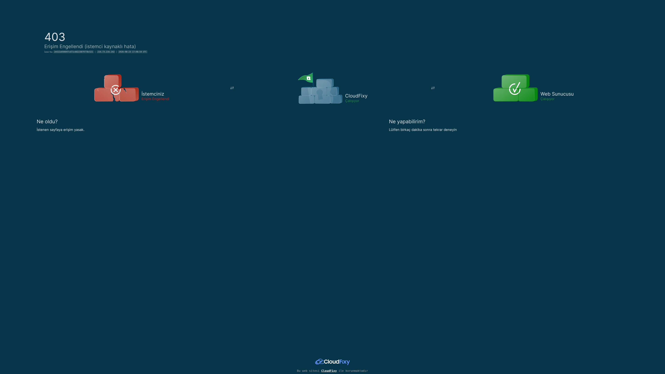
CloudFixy (329, 370)
